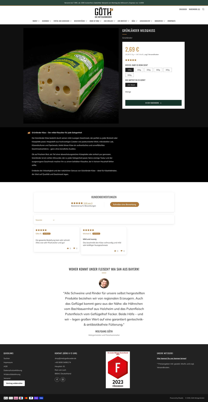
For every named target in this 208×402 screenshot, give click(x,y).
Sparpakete (172, 21)
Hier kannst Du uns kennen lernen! (171, 358)
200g (148, 70)
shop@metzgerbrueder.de (65, 358)
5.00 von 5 (88, 203)
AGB (5, 366)
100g (129, 70)
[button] (130, 60)
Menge (128, 92)
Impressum (8, 362)
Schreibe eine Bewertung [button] (124, 204)
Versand (7, 378)
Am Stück (131, 85)
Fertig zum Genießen (61, 21)
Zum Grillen (108, 21)
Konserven (159, 21)
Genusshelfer (145, 21)
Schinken (45, 21)
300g (158, 70)
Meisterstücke (79, 21)
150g (139, 70)
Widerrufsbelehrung (12, 374)
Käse (133, 21)
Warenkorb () (194, 9)
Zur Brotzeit (122, 21)
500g (129, 75)
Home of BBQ (94, 21)
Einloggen (183, 9)
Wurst (35, 21)
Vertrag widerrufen (14, 383)
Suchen (7, 358)
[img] (41, 230)
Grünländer (127, 38)
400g (167, 70)
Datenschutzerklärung (13, 370)
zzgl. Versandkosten (151, 54)
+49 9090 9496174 (63, 362)
